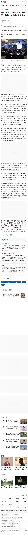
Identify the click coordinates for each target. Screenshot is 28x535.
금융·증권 (24, 495)
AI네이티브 (12, 281)
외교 (10, 495)
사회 (10, 492)
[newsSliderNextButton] (25, 417)
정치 (3, 492)
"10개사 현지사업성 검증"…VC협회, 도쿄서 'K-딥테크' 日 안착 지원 (11, 295)
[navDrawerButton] (26, 2)
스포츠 (3, 474)
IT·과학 (17, 498)
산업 (2, 9)
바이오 (24, 498)
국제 (24, 492)
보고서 (18, 281)
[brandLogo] (3, 1)
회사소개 (3, 510)
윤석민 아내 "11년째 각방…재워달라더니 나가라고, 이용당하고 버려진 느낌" (13, 428)
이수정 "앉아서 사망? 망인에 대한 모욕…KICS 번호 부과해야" (13, 434)
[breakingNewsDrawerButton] (23, 2)
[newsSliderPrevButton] (22, 417)
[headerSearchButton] (20, 2)
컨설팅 (23, 281)
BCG (3, 284)
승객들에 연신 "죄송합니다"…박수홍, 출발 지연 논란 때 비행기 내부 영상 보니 (13, 421)
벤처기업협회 (5, 281)
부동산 (10, 498)
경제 (17, 492)
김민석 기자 (6, 20)
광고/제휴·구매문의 (10, 510)
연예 (2, 456)
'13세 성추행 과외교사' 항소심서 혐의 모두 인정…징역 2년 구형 (12, 447)
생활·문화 (3, 501)
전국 (3, 495)
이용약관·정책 (19, 510)
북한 (17, 495)
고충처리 (25, 510)
